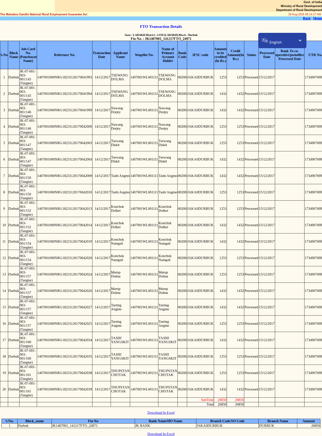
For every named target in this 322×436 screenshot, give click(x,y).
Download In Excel (161, 413)
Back (307, 18)
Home (317, 18)
